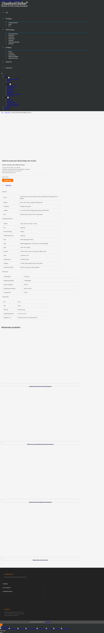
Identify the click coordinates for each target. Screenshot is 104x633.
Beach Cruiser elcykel (12, 86)
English (7, 629)
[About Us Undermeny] (8, 77)
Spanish (15, 629)
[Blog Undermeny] (8, 97)
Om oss (7, 18)
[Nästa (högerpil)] (2, 632)
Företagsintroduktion (13, 22)
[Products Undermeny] (10, 84)
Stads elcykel (10, 87)
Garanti (9, 81)
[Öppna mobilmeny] (2, 73)
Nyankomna (11, 43)
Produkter (9, 29)
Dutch (59, 629)
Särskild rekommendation (14, 94)
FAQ (9, 26)
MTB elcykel (10, 89)
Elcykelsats (10, 92)
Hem (7, 12)
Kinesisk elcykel (11, 102)
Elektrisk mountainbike (13, 104)
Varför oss (9, 62)
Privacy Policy (48, 622)
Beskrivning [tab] (8, 185)
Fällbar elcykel (10, 91)
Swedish (6, 627)
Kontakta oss (7, 180)
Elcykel (9, 99)
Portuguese (33, 629)
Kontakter (9, 68)
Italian (51, 629)
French (24, 629)
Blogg (7, 47)
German (43, 629)
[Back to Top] (1, 625)
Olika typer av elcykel (13, 58)
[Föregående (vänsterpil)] (0, 632)
